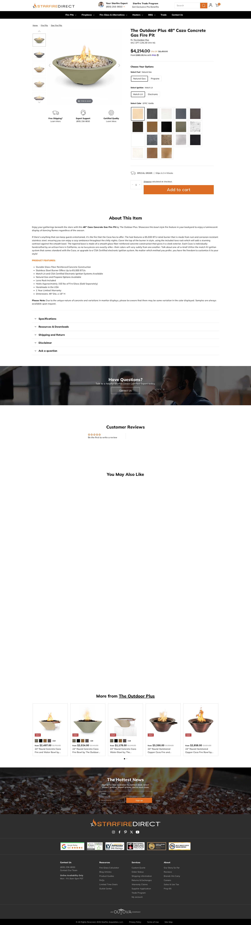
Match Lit (138, 94)
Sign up (139, 800)
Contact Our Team (68, 870)
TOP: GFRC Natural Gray (152, 114)
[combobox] (191, 5)
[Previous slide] (49, 65)
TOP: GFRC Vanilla (138, 114)
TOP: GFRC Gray (181, 114)
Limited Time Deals (108, 884)
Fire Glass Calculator (109, 867)
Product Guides (106, 876)
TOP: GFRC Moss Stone (138, 140)
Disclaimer (45, 342)
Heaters (136, 14)
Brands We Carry (172, 876)
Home (35, 25)
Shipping (147, 181)
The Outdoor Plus (141, 40)
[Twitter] (131, 832)
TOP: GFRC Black (166, 127)
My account (137, 897)
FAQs (101, 880)
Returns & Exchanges (142, 880)
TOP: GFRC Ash (181, 127)
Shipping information (142, 876)
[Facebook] (119, 832)
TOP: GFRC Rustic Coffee (166, 140)
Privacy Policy (135, 922)
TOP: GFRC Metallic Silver (181, 140)
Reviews (168, 872)
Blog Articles (105, 872)
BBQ (150, 14)
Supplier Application (141, 888)
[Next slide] (119, 65)
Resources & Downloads (54, 326)
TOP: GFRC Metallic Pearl (138, 153)
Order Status (138, 872)
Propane (155, 78)
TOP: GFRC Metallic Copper (152, 153)
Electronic (153, 94)
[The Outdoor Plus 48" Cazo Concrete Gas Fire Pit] (39, 40)
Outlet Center (105, 888)
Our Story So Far (171, 867)
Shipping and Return (52, 334)
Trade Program (139, 893)
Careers (167, 880)
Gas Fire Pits (56, 25)
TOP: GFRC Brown (152, 127)
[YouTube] (137, 832)
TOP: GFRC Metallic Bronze (166, 153)
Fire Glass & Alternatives (112, 14)
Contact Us (177, 14)
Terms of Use (153, 922)
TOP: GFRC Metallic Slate (195, 140)
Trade (164, 14)
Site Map (168, 922)
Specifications (47, 318)
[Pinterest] (125, 832)
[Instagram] (113, 832)
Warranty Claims (140, 884)
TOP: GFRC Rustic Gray (152, 140)
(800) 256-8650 (67, 867)
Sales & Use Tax (171, 884)
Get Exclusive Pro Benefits (145, 6)
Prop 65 (167, 888)
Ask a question (48, 350)
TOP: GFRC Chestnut (195, 114)
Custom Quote (138, 867)
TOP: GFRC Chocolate (138, 127)
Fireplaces (87, 14)
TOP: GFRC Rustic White (195, 127)
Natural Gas (139, 78)
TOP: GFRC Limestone (166, 114)
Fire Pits (69, 14)
